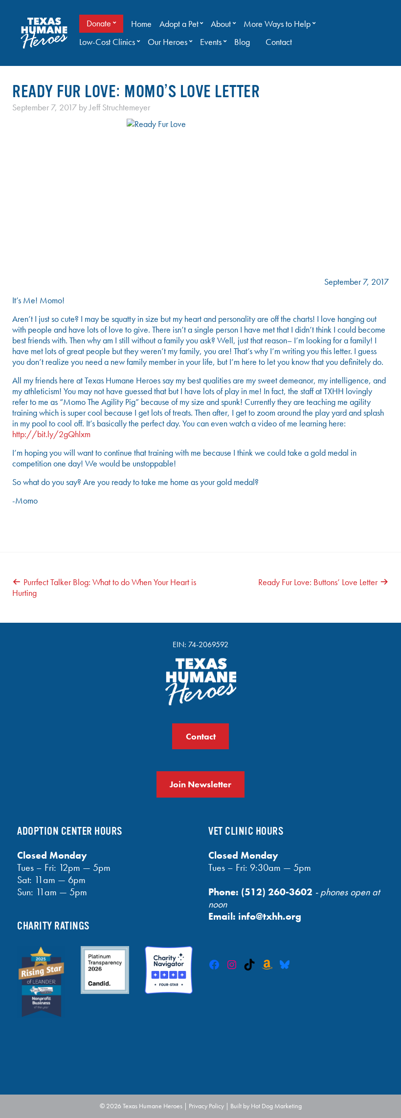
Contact (279, 42)
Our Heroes (167, 42)
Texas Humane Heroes (152, 1105)
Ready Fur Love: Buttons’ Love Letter (318, 582)
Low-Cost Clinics (107, 42)
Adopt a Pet (179, 24)
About (221, 24)
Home (141, 24)
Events (211, 42)
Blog (242, 42)
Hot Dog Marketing (276, 1105)
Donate (99, 23)
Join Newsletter (200, 784)
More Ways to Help (277, 24)
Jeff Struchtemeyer (119, 107)
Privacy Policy (206, 1105)
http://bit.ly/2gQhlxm (51, 434)
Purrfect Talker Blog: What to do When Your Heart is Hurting (104, 587)
